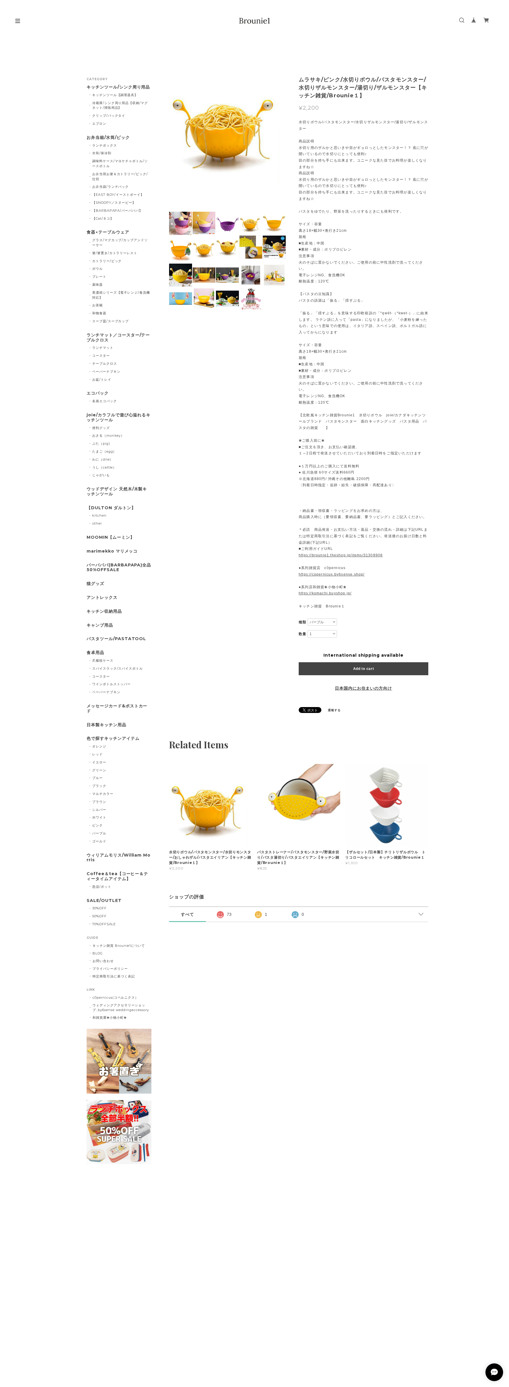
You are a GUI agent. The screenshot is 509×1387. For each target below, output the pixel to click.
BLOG (97, 953)
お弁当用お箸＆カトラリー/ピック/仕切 (120, 176)
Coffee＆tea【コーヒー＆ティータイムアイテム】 (117, 876)
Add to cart (363, 669)
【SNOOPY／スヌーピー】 (114, 203)
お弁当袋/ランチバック (110, 187)
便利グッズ (101, 428)
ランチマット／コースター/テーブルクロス (118, 338)
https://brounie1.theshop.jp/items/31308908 (341, 555)
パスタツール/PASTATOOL (116, 638)
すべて (187, 914)
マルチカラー (102, 794)
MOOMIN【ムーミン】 (111, 537)
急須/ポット (101, 887)
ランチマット (102, 348)
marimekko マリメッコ (112, 551)
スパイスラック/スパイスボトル (117, 668)
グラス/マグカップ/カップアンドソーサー (120, 242)
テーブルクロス (104, 363)
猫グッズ (95, 583)
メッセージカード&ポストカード (117, 709)
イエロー (99, 762)
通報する (334, 710)
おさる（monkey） (108, 435)
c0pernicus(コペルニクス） (115, 997)
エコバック (98, 393)
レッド (97, 754)
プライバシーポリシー (110, 969)
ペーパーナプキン (106, 371)
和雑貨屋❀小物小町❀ (109, 1017)
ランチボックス (104, 145)
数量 (302, 634)
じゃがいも (101, 475)
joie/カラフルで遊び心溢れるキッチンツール (119, 418)
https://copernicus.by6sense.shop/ (332, 574)
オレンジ (99, 746)
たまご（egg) (103, 451)
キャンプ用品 (100, 625)
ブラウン (99, 802)
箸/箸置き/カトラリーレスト (114, 253)
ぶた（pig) (101, 443)
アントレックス (102, 597)
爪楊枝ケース (102, 660)
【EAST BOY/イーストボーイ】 (118, 195)
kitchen (99, 515)
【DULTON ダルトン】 (111, 507)
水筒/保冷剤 (101, 153)
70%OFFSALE (104, 924)
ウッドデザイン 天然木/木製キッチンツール (117, 492)
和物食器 (99, 313)
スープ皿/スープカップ (110, 321)
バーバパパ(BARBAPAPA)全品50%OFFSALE (119, 568)
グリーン (99, 770)
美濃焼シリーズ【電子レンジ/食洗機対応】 (121, 295)
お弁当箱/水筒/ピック (108, 137)
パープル (99, 833)
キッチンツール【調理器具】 (115, 95)
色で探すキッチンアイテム (113, 738)
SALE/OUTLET (104, 900)
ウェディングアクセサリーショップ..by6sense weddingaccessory (120, 1007)
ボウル (97, 269)
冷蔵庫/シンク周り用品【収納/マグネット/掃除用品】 (120, 105)
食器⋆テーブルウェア (108, 232)
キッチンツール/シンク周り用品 (118, 87)
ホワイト (99, 817)
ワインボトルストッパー (111, 684)
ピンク (97, 825)
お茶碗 (97, 305)
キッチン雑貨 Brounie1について (118, 946)
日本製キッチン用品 (106, 724)
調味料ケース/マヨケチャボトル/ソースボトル (120, 163)
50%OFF (99, 916)
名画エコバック (104, 401)
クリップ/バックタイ (108, 116)
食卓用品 (95, 652)
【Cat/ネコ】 (103, 218)
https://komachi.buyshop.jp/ (325, 593)
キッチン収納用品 (104, 611)
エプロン (99, 123)
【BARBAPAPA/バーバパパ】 (117, 210)
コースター (101, 356)
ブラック (99, 786)
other (97, 523)
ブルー (97, 778)
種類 (302, 622)
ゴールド (99, 841)
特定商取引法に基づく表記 (113, 976)
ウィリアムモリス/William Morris (119, 858)
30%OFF (99, 908)
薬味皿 (97, 284)
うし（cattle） (104, 467)
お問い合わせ (103, 961)
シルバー (99, 810)
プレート (99, 277)
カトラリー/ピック (107, 261)
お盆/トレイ (101, 379)
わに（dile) (101, 459)
